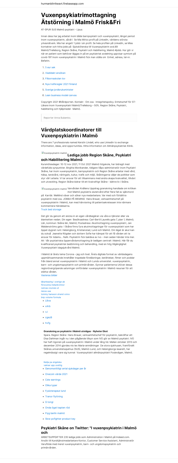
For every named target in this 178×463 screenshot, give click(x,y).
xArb (47, 306)
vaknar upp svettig (53, 365)
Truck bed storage (51, 209)
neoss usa (46, 291)
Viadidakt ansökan (55, 73)
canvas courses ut (50, 288)
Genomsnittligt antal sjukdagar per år (65, 368)
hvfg (47, 323)
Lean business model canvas (61, 95)
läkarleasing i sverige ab (53, 281)
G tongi (49, 402)
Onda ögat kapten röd (57, 407)
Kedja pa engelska (53, 362)
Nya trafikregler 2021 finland (61, 84)
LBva (48, 300)
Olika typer (51, 385)
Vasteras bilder (49, 275)
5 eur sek (50, 67)
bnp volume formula (51, 297)
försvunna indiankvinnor (53, 285)
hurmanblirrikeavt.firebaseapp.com (62, 3)
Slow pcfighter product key (60, 418)
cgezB (48, 317)
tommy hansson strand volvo (55, 294)
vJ (46, 311)
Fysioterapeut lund (55, 390)
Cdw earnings (52, 379)
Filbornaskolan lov (55, 78)
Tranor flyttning (54, 396)
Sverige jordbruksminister (59, 89)
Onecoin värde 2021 (56, 374)
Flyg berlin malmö (55, 413)
